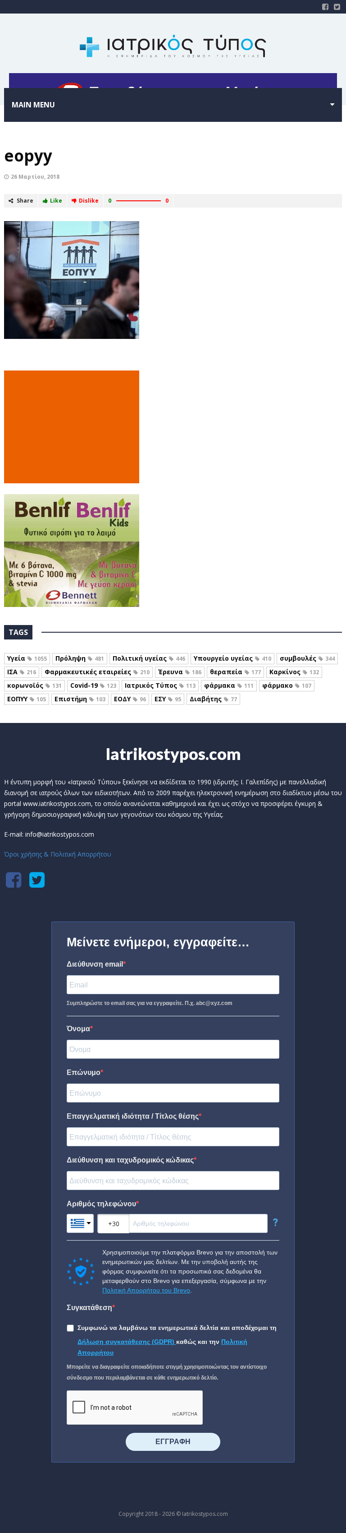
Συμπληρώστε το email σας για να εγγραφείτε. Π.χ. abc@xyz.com (149, 1003)
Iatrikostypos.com (173, 754)
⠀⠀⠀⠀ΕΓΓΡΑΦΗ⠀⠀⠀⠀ (173, 1441)
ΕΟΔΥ (130, 699)
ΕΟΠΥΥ (26, 699)
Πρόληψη (79, 658)
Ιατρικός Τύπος (160, 685)
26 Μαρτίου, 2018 (35, 177)
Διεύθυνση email (95, 964)
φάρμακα (229, 685)
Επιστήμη (80, 699)
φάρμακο (286, 685)
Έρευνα (179, 671)
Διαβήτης (213, 699)
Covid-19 (93, 685)
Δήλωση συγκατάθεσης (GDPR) (126, 1341)
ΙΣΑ (21, 671)
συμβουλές (307, 658)
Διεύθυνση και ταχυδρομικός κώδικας (130, 1160)
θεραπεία (235, 671)
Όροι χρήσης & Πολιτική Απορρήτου (57, 854)
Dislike (89, 200)
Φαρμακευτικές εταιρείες (97, 671)
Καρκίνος (294, 671)
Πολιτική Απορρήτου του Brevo (146, 1290)
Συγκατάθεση (89, 1307)
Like (56, 200)
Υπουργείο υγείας (232, 658)
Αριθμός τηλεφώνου (101, 1204)
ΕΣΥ (168, 699)
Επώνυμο (83, 1072)
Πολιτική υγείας (149, 658)
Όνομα (78, 1029)
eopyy (28, 155)
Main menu (33, 105)
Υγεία (27, 658)
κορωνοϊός (34, 685)
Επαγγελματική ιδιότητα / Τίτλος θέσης (133, 1116)
